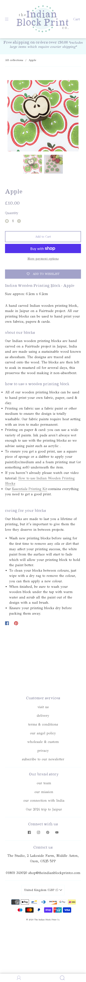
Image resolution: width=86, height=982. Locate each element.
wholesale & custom (43, 742)
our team (44, 783)
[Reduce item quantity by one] (6, 221)
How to (23, 478)
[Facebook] (7, 623)
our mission (43, 792)
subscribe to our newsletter (43, 759)
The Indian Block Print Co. (47, 919)
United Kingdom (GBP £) (41, 890)
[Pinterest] (16, 623)
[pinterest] (47, 832)
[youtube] (56, 832)
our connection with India (43, 801)
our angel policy (43, 733)
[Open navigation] (9, 19)
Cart (76, 19)
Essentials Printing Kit (29, 489)
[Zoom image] (43, 116)
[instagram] (38, 832)
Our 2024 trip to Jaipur (44, 809)
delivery (43, 716)
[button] (15, 116)
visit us (43, 707)
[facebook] (29, 832)
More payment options (43, 258)
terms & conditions (43, 724)
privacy (43, 751)
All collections (14, 60)
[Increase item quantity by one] (19, 221)
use (32, 478)
